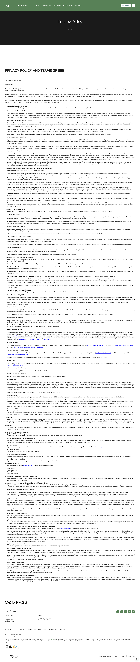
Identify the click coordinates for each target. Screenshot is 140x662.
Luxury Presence (107, 656)
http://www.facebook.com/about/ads (122, 345)
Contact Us (126, 5)
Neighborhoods (47, 5)
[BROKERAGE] (129, 611)
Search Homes (57, 5)
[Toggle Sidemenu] (133, 5)
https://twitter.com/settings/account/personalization (28, 347)
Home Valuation (67, 5)
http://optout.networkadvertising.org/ (18, 354)
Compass (52, 639)
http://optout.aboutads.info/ (103, 353)
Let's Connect (77, 5)
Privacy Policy (131, 656)
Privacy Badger (23, 339)
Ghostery (38, 339)
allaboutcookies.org (15, 336)
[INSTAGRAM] (117, 611)
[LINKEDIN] (121, 611)
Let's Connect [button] (62, 629)
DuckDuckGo (31, 339)
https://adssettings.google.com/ (96, 345)
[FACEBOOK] (133, 611)
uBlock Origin (47, 339)
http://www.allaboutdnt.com (15, 365)
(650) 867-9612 (9, 620)
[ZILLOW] (125, 611)
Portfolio (38, 5)
